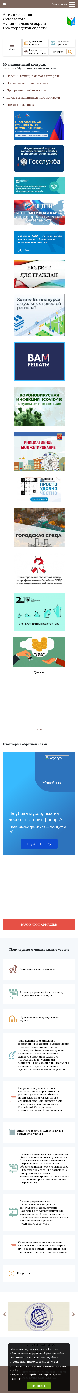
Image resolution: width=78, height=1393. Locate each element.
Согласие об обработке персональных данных (36, 1376)
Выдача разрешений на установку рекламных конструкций (41, 994)
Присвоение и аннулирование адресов (39, 1019)
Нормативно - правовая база (27, 83)
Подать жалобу (39, 844)
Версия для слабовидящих (37, 51)
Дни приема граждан (36, 43)
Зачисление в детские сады (37, 969)
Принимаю (39, 1386)
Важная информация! (39, 924)
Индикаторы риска (21, 105)
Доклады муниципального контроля (33, 97)
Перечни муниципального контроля (33, 76)
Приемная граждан (63, 43)
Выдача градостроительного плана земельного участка (40, 1132)
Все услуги (24, 1273)
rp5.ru (39, 728)
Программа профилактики (26, 90)
